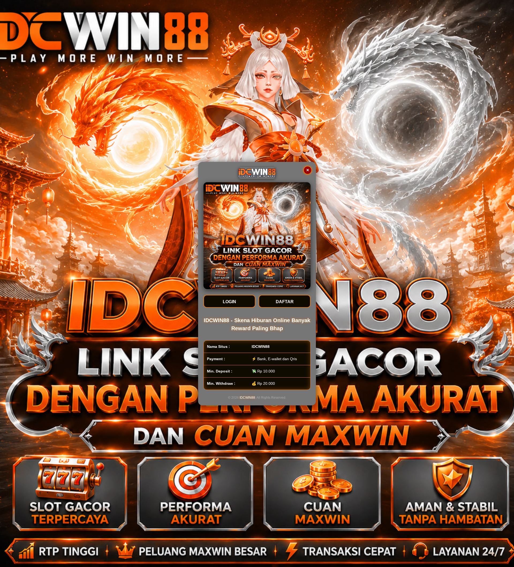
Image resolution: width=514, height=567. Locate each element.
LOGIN (229, 301)
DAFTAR (285, 301)
